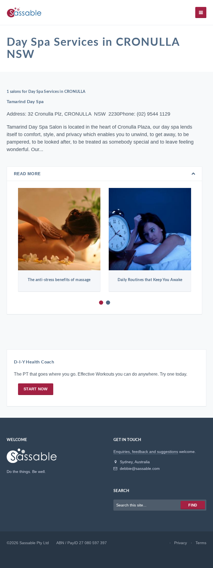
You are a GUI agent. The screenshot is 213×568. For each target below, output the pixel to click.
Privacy (180, 543)
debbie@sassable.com (139, 468)
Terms (201, 543)
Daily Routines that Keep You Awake (150, 280)
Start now (36, 389)
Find (192, 505)
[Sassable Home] (32, 458)
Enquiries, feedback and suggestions (145, 451)
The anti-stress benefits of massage (59, 280)
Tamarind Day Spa (25, 102)
